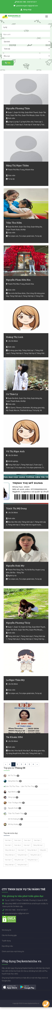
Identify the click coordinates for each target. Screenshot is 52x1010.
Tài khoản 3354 (14, 737)
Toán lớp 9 (8, 860)
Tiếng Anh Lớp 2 (35, 855)
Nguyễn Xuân (13, 808)
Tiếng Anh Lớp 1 (19, 860)
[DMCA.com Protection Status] (9, 919)
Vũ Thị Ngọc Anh (15, 451)
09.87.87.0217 (32, 2)
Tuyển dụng (6, 941)
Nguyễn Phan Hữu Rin (18, 279)
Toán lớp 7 (27, 845)
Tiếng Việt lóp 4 (10, 855)
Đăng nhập (27, 10)
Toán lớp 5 (8, 845)
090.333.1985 (21, 2)
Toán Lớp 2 (17, 840)
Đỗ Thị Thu (12, 775)
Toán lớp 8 (21, 850)
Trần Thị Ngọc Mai (15, 803)
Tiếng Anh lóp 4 (32, 860)
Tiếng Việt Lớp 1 (38, 845)
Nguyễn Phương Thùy (18, 622)
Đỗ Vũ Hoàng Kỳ (14, 819)
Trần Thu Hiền (14, 222)
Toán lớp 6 (17, 845)
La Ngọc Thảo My (15, 680)
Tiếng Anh (43, 850)
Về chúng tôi (6, 930)
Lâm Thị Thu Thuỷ (28, 786)
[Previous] (9, 764)
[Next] (33, 764)
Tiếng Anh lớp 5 (22, 865)
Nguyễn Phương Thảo (18, 108)
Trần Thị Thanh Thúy (16, 813)
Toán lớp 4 (37, 840)
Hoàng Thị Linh (14, 337)
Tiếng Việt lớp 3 (32, 850)
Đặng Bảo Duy (13, 781)
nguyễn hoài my (15, 565)
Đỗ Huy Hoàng (13, 824)
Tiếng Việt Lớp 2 (10, 850)
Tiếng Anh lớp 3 (22, 855)
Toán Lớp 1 (27, 840)
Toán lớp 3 (8, 840)
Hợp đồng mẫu (7, 946)
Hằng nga (11, 797)
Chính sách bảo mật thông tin (13, 951)
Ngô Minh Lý (12, 792)
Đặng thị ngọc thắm (17, 165)
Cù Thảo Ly (12, 394)
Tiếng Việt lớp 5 (9, 865)
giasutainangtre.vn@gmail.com (27, 6)
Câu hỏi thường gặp (9, 935)
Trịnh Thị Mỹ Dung (16, 508)
